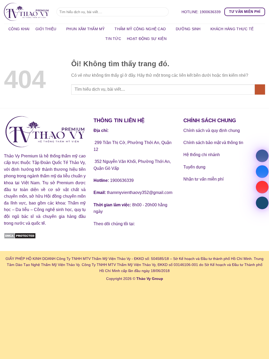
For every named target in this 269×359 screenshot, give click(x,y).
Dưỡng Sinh (188, 29)
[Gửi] (163, 11)
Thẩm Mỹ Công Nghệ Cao (140, 29)
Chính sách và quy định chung (211, 130)
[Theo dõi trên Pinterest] (136, 237)
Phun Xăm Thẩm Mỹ (85, 29)
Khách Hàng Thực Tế (232, 29)
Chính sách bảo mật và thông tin (213, 142)
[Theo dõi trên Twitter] (117, 237)
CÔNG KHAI (19, 29)
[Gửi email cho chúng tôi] (126, 237)
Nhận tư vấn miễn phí (203, 179)
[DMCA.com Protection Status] (20, 235)
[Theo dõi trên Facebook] (98, 237)
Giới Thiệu (45, 29)
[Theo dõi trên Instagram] (108, 237)
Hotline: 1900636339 (201, 12)
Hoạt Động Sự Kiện (147, 39)
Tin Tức (113, 39)
